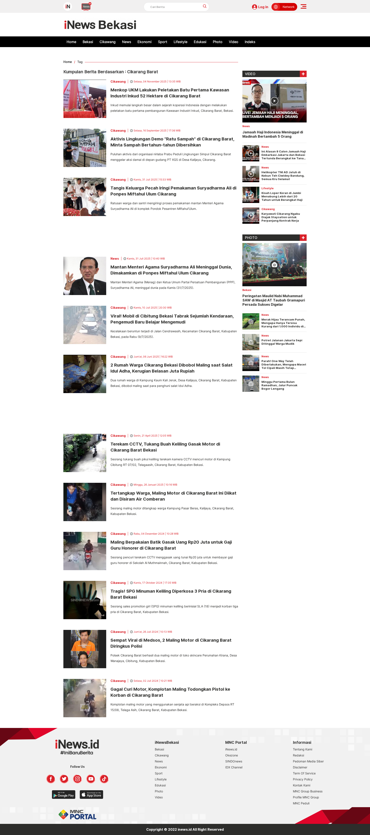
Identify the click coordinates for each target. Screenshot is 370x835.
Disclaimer (300, 767)
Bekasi (88, 42)
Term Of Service (304, 773)
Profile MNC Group (306, 797)
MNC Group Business (307, 791)
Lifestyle (180, 42)
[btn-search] (205, 6)
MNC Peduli (301, 803)
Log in (263, 7)
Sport (162, 42)
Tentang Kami (302, 749)
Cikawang (108, 42)
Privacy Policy (303, 779)
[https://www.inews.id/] (100, 24)
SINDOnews (233, 761)
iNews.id (231, 749)
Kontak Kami (301, 785)
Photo (217, 42)
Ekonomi (144, 42)
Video (233, 42)
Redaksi (298, 755)
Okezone (231, 755)
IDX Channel (233, 767)
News (126, 42)
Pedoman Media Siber (308, 761)
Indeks (250, 42)
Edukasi (200, 42)
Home (71, 42)
